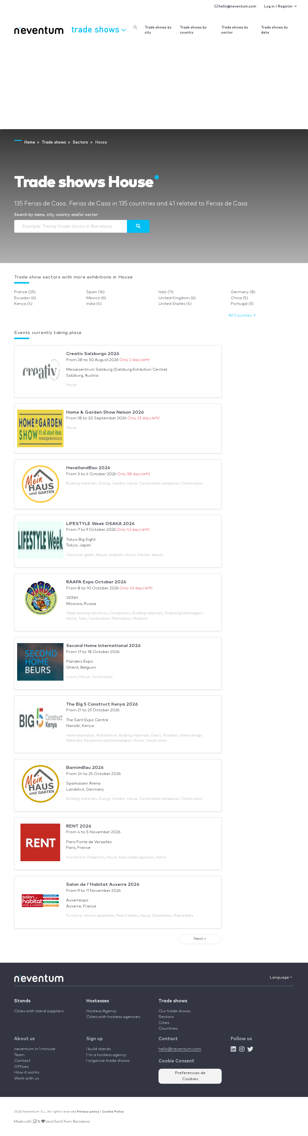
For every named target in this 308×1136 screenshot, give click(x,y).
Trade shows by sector (234, 30)
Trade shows (173, 1001)
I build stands (98, 1049)
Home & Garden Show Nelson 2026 (105, 412)
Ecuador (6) (25, 298)
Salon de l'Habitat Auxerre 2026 (102, 884)
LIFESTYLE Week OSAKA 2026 (100, 523)
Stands (22, 1001)
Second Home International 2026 (103, 645)
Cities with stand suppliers (38, 1011)
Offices (21, 1067)
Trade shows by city (158, 30)
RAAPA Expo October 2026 (96, 582)
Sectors (166, 1017)
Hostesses (97, 1001)
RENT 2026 (78, 826)
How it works (26, 1072)
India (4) (94, 304)
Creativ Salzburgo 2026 (92, 353)
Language (280, 978)
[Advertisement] (154, 84)
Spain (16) (95, 292)
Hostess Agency (101, 1011)
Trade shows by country (193, 30)
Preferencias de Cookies (190, 1076)
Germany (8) (243, 292)
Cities (164, 1023)
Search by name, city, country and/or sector (56, 215)
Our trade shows (174, 1011)
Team (19, 1055)
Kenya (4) (23, 304)
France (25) (25, 292)
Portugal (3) (242, 304)
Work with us (26, 1078)
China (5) (239, 298)
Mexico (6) (96, 298)
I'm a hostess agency (106, 1055)
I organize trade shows (107, 1061)
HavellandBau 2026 (88, 468)
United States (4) (175, 304)
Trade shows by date (274, 30)
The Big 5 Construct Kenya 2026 (102, 704)
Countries (168, 1029)
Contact (22, 1061)
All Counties (241, 315)
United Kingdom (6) (177, 298)
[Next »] (138, 226)
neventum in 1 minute (34, 1049)
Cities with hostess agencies (113, 1017)
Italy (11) (166, 292)
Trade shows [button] (96, 29)
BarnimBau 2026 (84, 767)
